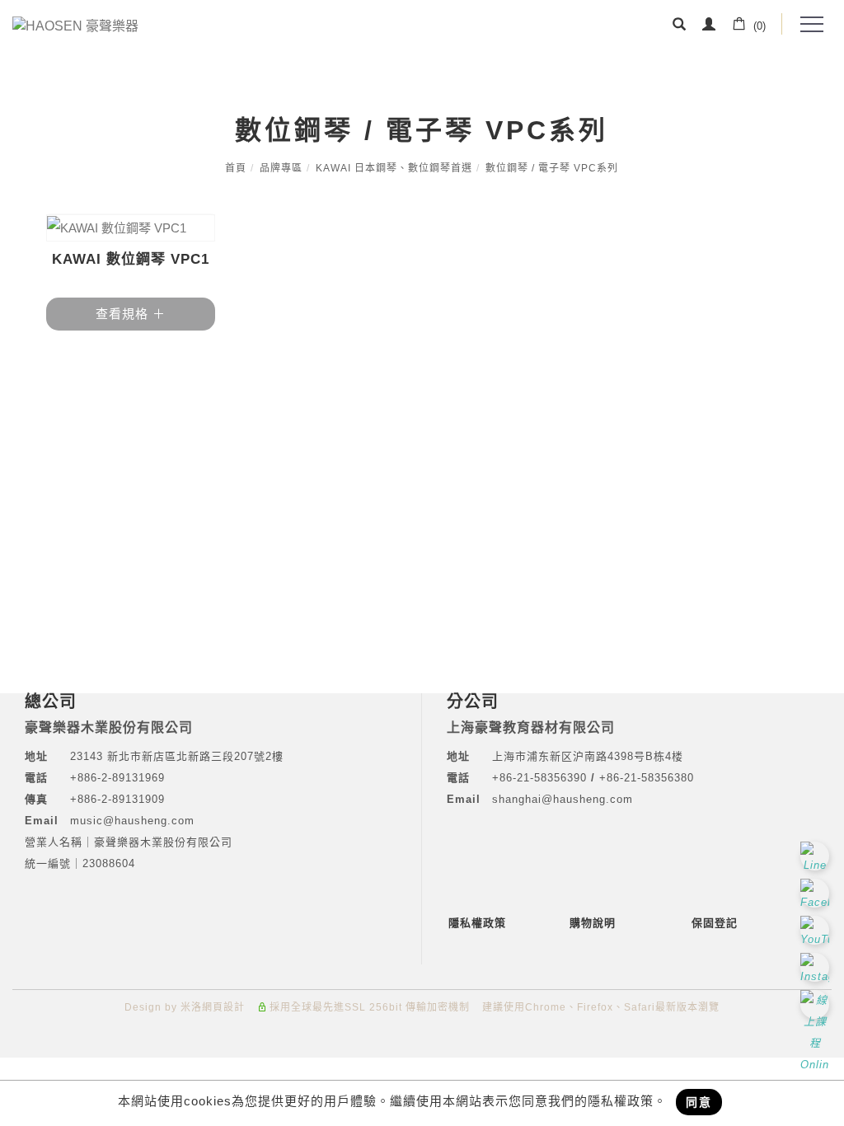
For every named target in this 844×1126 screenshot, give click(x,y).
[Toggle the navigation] (811, 24)
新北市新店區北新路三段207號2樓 (193, 756)
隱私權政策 (477, 923)
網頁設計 (223, 1007)
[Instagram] (816, 967)
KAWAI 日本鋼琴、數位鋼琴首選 (394, 168)
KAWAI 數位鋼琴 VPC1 (130, 259)
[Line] (816, 856)
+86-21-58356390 (541, 778)
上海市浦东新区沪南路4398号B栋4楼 (587, 756)
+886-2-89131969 (117, 778)
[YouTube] (816, 930)
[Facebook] (816, 893)
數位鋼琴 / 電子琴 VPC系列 (551, 168)
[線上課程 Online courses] (816, 1004)
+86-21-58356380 (646, 778)
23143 (86, 756)
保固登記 (715, 923)
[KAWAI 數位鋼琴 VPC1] (131, 228)
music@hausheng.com (132, 820)
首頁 (235, 168)
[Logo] (75, 25)
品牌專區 (281, 168)
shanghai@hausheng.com (562, 799)
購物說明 (593, 923)
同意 (699, 1102)
